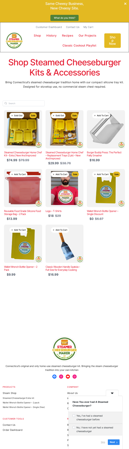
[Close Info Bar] (125, 4)
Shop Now (112, 40)
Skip (103, 442)
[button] (64, 18)
